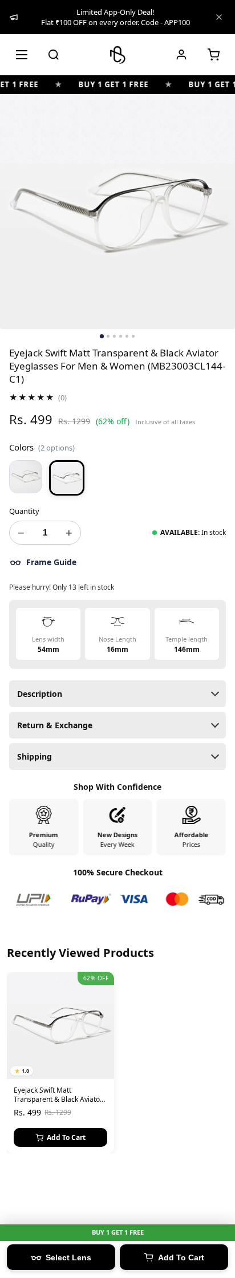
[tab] (102, 336)
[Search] (53, 54)
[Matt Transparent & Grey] (25, 476)
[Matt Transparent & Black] (66, 478)
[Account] (181, 54)
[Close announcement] (219, 17)
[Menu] (21, 54)
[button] (213, 54)
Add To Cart (66, 1137)
